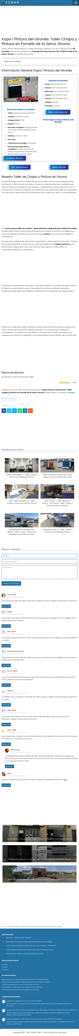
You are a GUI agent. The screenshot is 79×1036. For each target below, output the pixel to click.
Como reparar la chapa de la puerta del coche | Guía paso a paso (29, 950)
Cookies (5, 967)
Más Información (58, 112)
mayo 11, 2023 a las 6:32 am (16, 597)
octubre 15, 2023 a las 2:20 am (20, 752)
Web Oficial (59, 167)
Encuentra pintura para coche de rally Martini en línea (20, 985)
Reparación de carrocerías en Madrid (29, 1001)
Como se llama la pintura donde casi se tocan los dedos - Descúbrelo (31, 946)
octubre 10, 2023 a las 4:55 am (16, 713)
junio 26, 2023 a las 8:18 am (15, 614)
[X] (14, 410)
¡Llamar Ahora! (14, 158)
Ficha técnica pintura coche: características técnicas (20, 990)
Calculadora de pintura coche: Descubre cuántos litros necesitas (29, 942)
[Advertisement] (39, 21)
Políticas (5, 964)
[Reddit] (30, 410)
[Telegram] (25, 410)
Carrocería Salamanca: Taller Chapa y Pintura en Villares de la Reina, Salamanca (50, 1010)
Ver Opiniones (20, 167)
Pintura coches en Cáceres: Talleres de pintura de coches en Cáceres (26, 982)
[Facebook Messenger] (9, 410)
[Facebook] (4, 410)
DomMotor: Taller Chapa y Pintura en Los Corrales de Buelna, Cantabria (37, 1019)
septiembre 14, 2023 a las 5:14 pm (17, 693)
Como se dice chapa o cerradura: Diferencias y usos (24, 954)
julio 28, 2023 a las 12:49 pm (16, 673)
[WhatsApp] (19, 410)
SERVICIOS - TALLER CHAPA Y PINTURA (18, 938)
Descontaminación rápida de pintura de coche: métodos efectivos (25, 979)
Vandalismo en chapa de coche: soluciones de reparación (22, 987)
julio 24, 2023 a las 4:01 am (15, 654)
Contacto (5, 970)
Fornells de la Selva (9, 399)
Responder (6, 606)
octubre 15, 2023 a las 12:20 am (17, 732)
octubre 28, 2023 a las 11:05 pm (17, 776)
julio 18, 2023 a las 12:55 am (15, 634)
